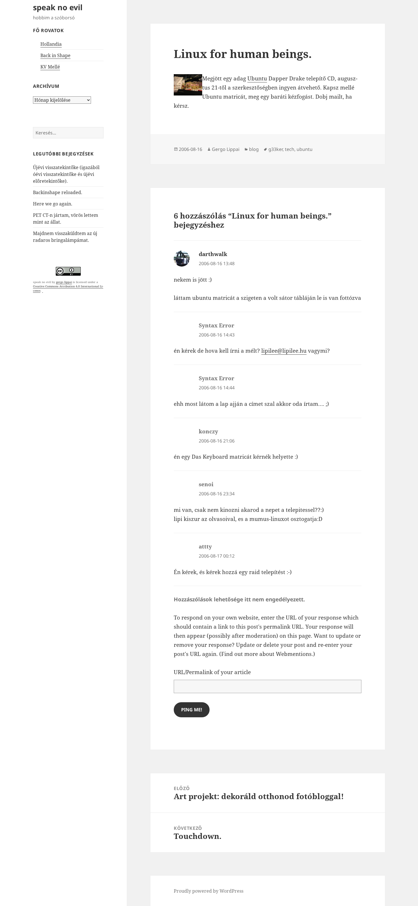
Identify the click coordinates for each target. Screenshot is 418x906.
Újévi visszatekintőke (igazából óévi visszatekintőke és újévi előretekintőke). (66, 174)
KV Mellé (50, 67)
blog (254, 149)
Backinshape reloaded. (57, 192)
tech (289, 149)
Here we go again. (52, 204)
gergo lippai (64, 282)
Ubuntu (257, 78)
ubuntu (305, 149)
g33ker (275, 149)
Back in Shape (55, 55)
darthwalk (213, 254)
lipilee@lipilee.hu (284, 350)
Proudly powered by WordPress (208, 891)
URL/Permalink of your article (212, 672)
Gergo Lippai (225, 149)
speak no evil (57, 7)
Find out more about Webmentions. (267, 654)
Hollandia (51, 44)
